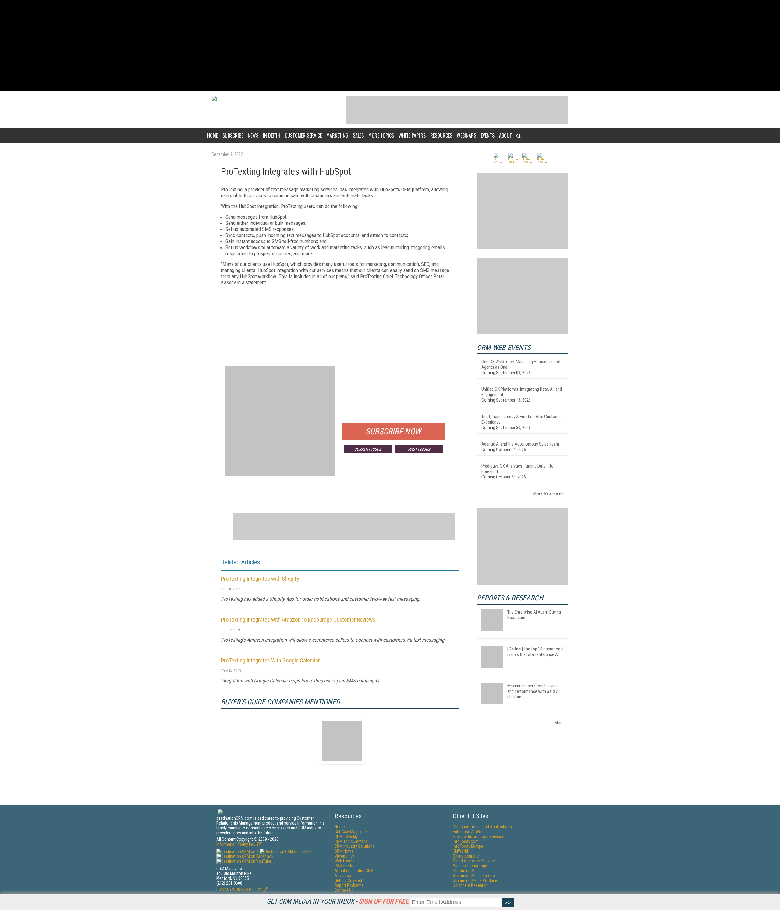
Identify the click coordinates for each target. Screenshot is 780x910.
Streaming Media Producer (475, 880)
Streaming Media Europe (474, 875)
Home (212, 135)
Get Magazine (351, 831)
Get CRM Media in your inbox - (338, 901)
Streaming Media (467, 870)
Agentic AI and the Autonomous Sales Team (520, 444)
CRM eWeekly (346, 836)
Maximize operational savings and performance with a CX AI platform (533, 691)
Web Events (345, 860)
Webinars (466, 135)
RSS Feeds (344, 865)
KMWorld (460, 851)
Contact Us (344, 890)
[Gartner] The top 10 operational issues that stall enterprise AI (535, 651)
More (559, 722)
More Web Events (548, 493)
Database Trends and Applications (482, 826)
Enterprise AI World (469, 831)
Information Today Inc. (236, 844)
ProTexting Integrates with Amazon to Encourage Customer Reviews (298, 619)
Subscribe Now (393, 431)
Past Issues (419, 449)
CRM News (344, 851)
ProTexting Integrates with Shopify (260, 578)
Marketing (337, 135)
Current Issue (367, 449)
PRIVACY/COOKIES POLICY (238, 889)
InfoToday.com (466, 841)
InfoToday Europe (468, 846)
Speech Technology (470, 865)
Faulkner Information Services (478, 836)
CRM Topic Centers (351, 841)
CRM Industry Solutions (355, 846)
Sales (358, 135)
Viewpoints (344, 856)
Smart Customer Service (474, 860)
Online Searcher (466, 856)
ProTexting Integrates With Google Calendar (270, 660)
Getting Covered (348, 880)
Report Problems (349, 885)
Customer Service (303, 135)
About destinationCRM (354, 870)
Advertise (343, 875)
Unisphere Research (470, 885)
